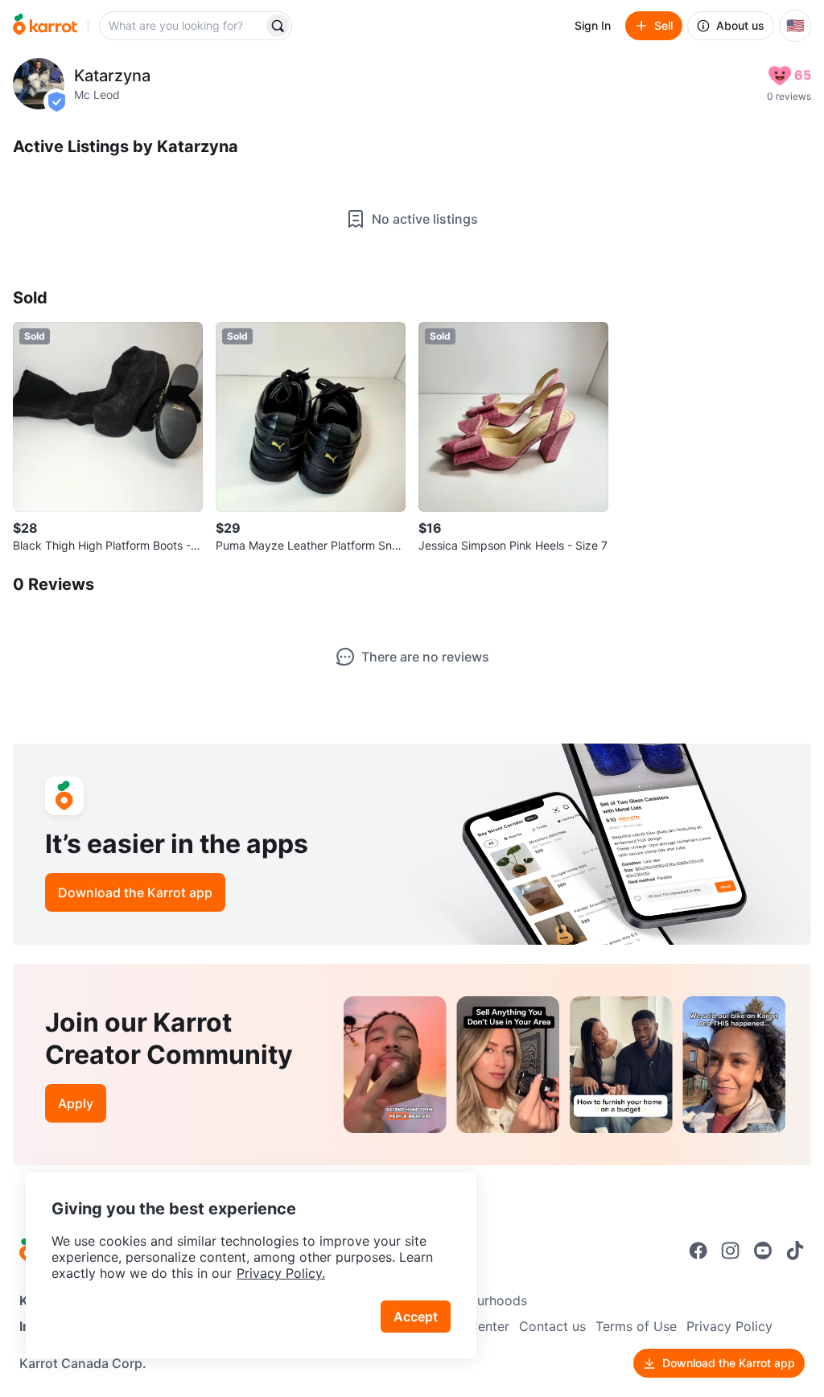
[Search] (277, 25)
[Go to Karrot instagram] (730, 1250)
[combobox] (182, 25)
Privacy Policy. (281, 1273)
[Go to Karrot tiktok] (795, 1250)
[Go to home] (45, 26)
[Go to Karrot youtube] (762, 1250)
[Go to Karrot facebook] (698, 1250)
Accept (415, 1316)
